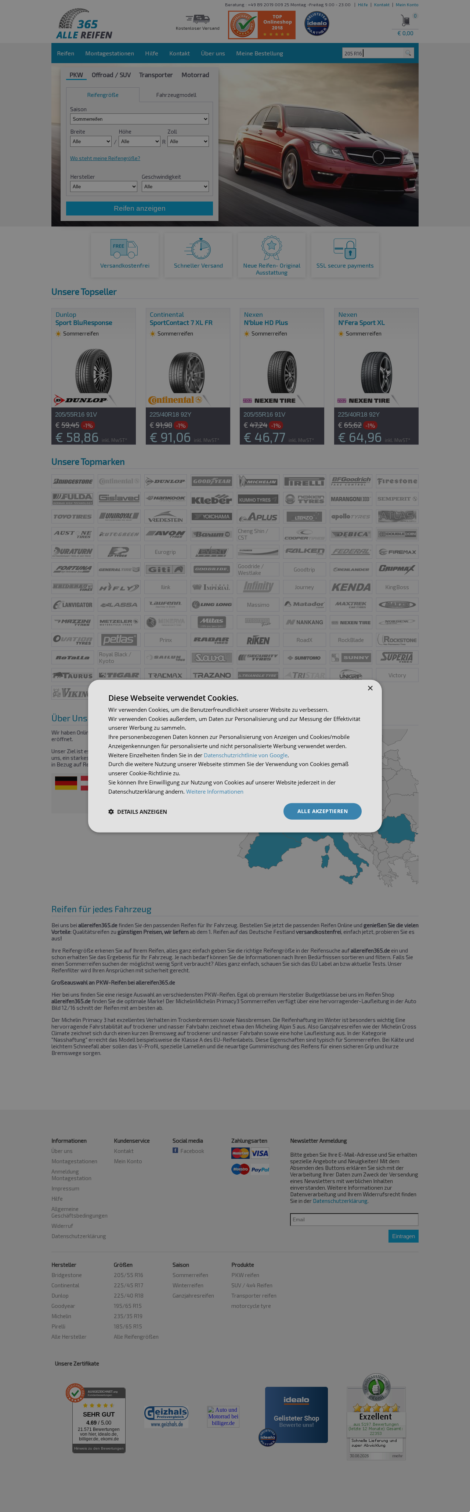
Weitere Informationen (214, 791)
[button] (137, 811)
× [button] (370, 688)
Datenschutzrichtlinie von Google (246, 754)
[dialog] (235, 756)
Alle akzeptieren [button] (322, 811)
